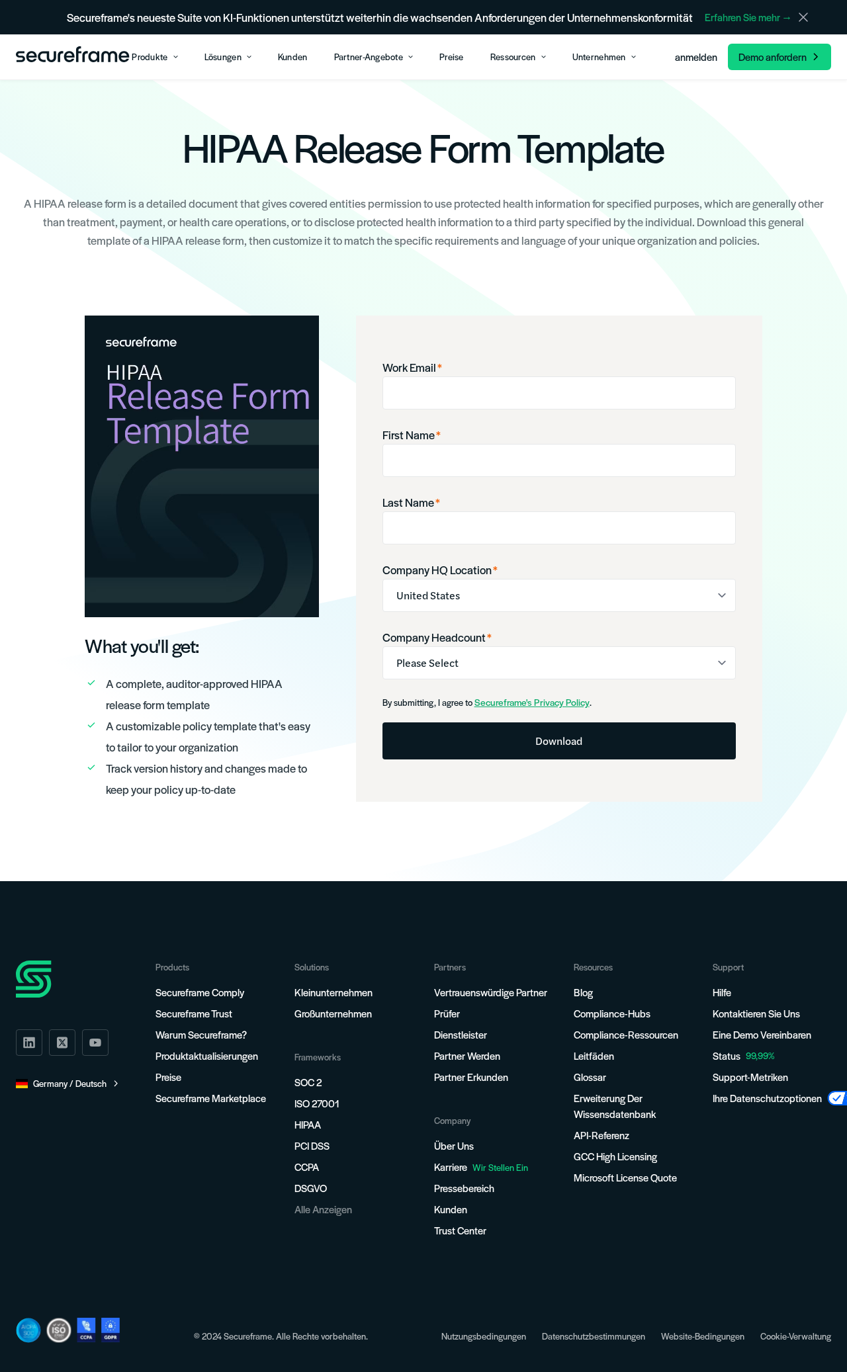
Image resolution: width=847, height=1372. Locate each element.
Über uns (454, 1145)
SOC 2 (308, 1082)
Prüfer (447, 1013)
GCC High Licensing (615, 1156)
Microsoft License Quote (625, 1177)
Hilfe (722, 992)
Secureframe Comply (200, 992)
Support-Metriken (750, 1077)
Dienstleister (460, 1034)
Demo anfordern (772, 57)
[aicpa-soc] (28, 1330)
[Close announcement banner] (803, 17)
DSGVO (310, 1188)
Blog (583, 992)
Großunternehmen (333, 1013)
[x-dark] (62, 1042)
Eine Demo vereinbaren (762, 1034)
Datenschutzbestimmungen (593, 1336)
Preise (168, 1077)
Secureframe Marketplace (211, 1098)
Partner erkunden (471, 1077)
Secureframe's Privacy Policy (532, 701)
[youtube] (95, 1042)
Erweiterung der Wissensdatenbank (615, 1106)
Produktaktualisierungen (207, 1055)
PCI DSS (312, 1145)
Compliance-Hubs (612, 1013)
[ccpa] (86, 1330)
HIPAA (307, 1124)
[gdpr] (110, 1330)
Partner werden (467, 1055)
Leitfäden (594, 1055)
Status (726, 1055)
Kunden (450, 1209)
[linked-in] (29, 1042)
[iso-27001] (58, 1330)
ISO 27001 (316, 1103)
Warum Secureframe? (201, 1034)
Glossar (590, 1077)
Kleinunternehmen (333, 992)
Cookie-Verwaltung (795, 1336)
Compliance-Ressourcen (626, 1034)
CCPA (306, 1167)
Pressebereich (464, 1188)
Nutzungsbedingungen (483, 1336)
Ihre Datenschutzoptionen (767, 1098)
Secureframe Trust (194, 1013)
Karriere (481, 1167)
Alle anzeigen (323, 1209)
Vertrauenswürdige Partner (490, 992)
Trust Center (460, 1230)
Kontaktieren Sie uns (756, 1013)
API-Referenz (601, 1135)
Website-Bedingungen (702, 1336)
